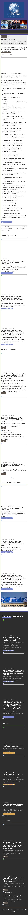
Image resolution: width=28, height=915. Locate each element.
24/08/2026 (4, 328)
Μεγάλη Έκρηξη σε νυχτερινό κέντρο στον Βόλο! (21, 228)
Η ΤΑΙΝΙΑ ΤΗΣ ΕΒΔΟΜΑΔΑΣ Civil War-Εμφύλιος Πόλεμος (6, 228)
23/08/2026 (4, 415)
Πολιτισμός (3, 393)
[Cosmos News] (2, 31)
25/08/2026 (4, 259)
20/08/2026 (4, 462)
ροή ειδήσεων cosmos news (6, 222)
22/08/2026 (4, 432)
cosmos (10, 54)
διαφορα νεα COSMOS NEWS (8, 753)
